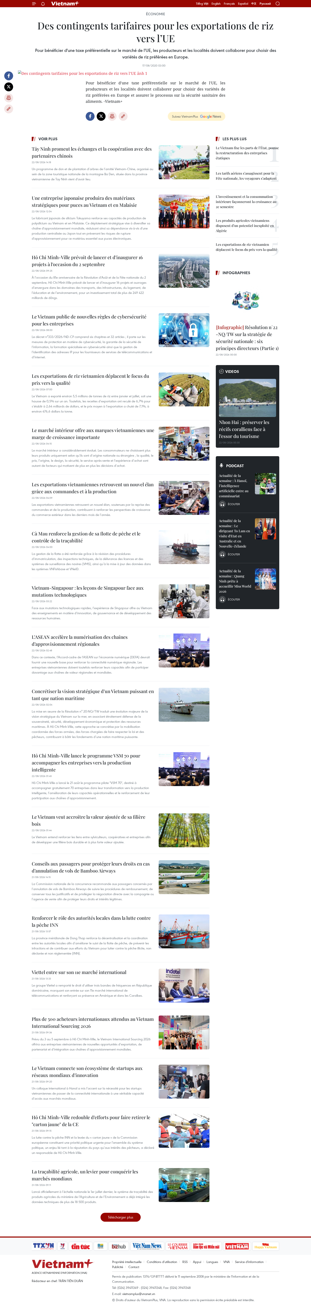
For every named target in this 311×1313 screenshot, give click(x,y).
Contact (133, 1267)
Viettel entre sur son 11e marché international (79, 972)
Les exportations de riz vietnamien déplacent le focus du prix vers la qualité (90, 379)
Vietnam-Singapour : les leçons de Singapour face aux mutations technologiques (88, 591)
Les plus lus (235, 138)
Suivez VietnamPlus (185, 116)
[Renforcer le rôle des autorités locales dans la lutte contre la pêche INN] (184, 931)
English (216, 4)
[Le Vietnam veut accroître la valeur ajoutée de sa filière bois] (184, 830)
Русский (265, 3)
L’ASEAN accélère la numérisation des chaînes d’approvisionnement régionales (80, 640)
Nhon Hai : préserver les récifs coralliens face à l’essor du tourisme (244, 429)
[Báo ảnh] (237, 1246)
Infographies (236, 272)
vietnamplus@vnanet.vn (138, 1294)
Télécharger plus (120, 1217)
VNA (226, 1262)
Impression (8, 97)
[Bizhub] (119, 1246)
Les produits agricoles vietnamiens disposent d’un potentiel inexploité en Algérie (245, 225)
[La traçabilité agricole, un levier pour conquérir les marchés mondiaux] (184, 1185)
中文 (253, 3)
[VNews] (62, 1246)
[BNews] (100, 1246)
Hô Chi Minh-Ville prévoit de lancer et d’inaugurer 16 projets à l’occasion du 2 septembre (87, 260)
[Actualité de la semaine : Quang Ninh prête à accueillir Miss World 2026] (265, 579)
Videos (232, 371)
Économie (155, 14)
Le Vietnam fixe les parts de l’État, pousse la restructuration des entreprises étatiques (247, 153)
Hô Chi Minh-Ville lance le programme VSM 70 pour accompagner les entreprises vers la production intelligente (86, 762)
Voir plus (48, 138)
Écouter (234, 504)
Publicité (117, 1267)
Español (243, 4)
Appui (197, 1262)
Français (229, 4)
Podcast (235, 465)
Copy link (8, 108)
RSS (185, 1262)
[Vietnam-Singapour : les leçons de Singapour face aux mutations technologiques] (184, 601)
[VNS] (147, 1246)
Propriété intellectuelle (127, 1262)
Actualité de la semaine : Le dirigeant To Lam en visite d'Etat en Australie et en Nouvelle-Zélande (234, 533)
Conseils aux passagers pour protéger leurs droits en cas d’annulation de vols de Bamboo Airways (91, 867)
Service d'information (249, 1262)
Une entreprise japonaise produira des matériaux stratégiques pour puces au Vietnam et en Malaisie (84, 201)
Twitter (8, 86)
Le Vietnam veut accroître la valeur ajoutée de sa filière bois (88, 820)
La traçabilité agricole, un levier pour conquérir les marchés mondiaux (85, 1175)
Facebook (8, 75)
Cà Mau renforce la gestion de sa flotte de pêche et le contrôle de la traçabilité (86, 537)
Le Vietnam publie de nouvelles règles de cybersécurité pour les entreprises (89, 320)
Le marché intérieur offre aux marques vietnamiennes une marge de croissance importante (93, 433)
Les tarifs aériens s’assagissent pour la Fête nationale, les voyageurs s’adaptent (246, 176)
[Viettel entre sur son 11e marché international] (184, 986)
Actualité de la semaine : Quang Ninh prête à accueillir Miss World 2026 (235, 581)
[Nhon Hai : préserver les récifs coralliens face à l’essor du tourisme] (247, 398)
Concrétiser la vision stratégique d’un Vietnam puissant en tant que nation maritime (93, 694)
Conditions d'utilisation (162, 1262)
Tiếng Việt (202, 4)
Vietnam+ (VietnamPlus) (65, 3)
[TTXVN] (43, 1246)
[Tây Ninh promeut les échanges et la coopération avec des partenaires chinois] (184, 162)
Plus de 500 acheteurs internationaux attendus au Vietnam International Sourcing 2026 (93, 1022)
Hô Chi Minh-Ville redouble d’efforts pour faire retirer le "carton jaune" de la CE (91, 1120)
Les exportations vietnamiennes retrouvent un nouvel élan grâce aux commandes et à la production (93, 488)
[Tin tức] (80, 1246)
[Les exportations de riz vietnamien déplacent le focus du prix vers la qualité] (184, 389)
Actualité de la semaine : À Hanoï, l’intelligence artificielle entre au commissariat (233, 485)
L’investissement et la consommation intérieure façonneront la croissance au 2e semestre (246, 201)
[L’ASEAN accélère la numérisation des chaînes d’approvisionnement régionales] (184, 650)
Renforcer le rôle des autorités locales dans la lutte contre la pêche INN (91, 921)
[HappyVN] (265, 1246)
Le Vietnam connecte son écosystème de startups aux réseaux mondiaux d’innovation (87, 1071)
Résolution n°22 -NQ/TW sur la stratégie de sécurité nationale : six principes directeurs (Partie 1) (247, 337)
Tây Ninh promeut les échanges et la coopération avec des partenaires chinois (92, 152)
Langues (212, 1262)
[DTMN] (206, 1246)
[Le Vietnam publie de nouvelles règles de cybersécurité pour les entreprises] (184, 330)
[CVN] (177, 1246)
